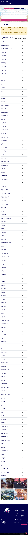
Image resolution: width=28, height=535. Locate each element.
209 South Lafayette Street (4, 249)
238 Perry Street (3, 275)
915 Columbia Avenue (3, 461)
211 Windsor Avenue (3, 263)
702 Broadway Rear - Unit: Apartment (5, 395)
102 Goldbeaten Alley (3, 62)
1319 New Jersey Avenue (4, 158)
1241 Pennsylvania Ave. (4, 136)
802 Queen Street (3, 415)
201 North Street (3, 238)
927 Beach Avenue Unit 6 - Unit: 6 (5, 465)
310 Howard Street (3, 303)
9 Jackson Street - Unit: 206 (4, 447)
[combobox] (7, 11)
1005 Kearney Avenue (3, 44)
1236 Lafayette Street (3, 130)
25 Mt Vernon (2, 277)
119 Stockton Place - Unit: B (4, 112)
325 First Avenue (3, 313)
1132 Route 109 (3, 98)
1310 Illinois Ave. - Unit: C (4, 151)
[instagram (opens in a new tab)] (3, 529)
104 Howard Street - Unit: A (4, 76)
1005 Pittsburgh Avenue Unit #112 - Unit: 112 (6, 48)
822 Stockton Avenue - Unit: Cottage (5, 440)
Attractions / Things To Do (24, 516)
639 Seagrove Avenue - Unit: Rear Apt (5, 387)
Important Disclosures (24, 513)
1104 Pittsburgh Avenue (4, 88)
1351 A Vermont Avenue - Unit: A (5, 165)
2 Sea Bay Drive (3, 231)
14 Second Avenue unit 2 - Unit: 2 (5, 169)
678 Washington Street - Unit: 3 (4, 391)
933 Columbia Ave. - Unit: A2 (4, 468)
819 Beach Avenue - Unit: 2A (4, 430)
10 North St (2, 41)
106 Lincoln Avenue (3, 81)
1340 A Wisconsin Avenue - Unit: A (5, 161)
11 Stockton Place (3, 87)
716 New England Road (4, 402)
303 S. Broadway (3, 296)
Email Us (2, 526)
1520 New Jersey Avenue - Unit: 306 (5, 190)
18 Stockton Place (3, 225)
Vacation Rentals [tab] (19, 8)
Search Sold (22, 510)
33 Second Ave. (3, 316)
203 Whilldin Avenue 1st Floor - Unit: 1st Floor (6, 242)
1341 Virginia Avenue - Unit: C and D (5, 162)
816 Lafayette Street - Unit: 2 (4, 423)
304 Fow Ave (2, 298)
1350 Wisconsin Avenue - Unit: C (5, 164)
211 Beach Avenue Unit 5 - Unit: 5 (5, 260)
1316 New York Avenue (4, 155)
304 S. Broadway (3, 299)
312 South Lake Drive (3, 306)
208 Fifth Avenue (3, 246)
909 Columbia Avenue (3, 455)
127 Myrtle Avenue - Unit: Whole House (5, 143)
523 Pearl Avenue (3, 372)
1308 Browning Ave (3, 150)
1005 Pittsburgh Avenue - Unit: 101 (5, 45)
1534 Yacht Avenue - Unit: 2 (4, 203)
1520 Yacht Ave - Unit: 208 (4, 197)
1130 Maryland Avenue (3, 97)
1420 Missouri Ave (3, 172)
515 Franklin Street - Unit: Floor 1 (5, 362)
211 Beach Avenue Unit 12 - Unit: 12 (5, 254)
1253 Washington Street (4, 140)
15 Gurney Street (3, 182)
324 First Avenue (3, 312)
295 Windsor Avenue (3, 284)
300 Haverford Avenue (3, 288)
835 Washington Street (3, 444)
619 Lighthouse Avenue (4, 383)
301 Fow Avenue (3, 291)
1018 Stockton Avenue (3, 59)
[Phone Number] (25, 1)
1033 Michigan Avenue (3, 73)
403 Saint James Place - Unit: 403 (5, 323)
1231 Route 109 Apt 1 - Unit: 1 (4, 127)
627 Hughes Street (3, 384)
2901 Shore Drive (3, 282)
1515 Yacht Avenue (3, 186)
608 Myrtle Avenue (3, 376)
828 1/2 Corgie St (3, 443)
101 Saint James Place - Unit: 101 (5, 51)
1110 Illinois (2, 94)
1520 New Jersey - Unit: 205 (4, 189)
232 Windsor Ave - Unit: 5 (4, 274)
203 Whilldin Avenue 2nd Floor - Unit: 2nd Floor (6, 243)
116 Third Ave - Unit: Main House (5, 104)
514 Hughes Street (3, 359)
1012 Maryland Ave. (3, 52)
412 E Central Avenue (3, 335)
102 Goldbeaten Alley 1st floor (4, 63)
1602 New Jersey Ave (3, 207)
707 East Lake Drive (3, 398)
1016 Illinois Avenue (3, 56)
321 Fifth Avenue (3, 309)
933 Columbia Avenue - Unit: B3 (5, 472)
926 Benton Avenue (3, 462)
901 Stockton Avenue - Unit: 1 (4, 451)
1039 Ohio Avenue (3, 74)
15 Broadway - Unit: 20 (3, 178)
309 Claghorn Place (3, 302)
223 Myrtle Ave (2, 270)
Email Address (17, 522)
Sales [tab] (8, 8)
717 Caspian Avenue (3, 405)
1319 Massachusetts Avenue (4, 157)
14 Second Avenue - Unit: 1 (4, 168)
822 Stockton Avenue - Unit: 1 (4, 436)
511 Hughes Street (3, 355)
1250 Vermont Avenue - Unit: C (4, 137)
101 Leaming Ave (3, 49)
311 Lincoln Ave (3, 305)
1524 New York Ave (3, 200)
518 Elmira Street (3, 365)
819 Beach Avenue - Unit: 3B (4, 432)
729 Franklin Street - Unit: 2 (4, 409)
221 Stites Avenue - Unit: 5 (4, 268)
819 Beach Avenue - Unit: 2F (4, 433)
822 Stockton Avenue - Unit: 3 (4, 439)
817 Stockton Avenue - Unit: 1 (4, 425)
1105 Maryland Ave (3, 90)
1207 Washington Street (4, 122)
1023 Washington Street (4, 70)
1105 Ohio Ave (2, 91)
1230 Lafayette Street (3, 126)
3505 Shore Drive (3, 317)
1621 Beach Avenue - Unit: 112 (4, 217)
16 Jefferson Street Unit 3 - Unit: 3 (5, 204)
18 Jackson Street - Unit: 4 (4, 224)
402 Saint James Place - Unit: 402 (5, 320)
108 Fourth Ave (3, 84)
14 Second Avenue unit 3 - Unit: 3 (5, 171)
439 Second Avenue (3, 344)
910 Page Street (3, 458)
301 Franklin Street (3, 292)
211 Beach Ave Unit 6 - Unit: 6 (4, 253)
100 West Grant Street (3, 42)
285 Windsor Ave (3, 281)
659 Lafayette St (3, 390)
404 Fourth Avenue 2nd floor (4, 328)
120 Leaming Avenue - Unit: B (4, 115)
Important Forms (17, 513)
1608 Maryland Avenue (3, 211)
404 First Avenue (3, 324)
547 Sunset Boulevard (3, 373)
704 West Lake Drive (3, 397)
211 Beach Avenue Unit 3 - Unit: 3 (5, 257)
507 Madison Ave (3, 351)
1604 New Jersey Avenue (4, 210)
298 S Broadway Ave (3, 285)
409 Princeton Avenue (3, 330)
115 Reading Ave (3, 102)
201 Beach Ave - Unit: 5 (4, 236)
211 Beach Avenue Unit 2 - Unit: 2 (5, 256)
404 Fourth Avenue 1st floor (4, 327)
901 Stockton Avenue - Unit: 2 (4, 450)
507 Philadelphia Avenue (4, 352)
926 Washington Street (3, 464)
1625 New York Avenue (4, 222)
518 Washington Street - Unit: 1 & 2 (5, 366)
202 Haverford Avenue (3, 239)
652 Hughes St (2, 388)
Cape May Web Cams (17, 515)
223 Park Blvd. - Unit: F (3, 271)
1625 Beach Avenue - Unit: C (4, 221)
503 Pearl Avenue (3, 349)
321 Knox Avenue (3, 310)
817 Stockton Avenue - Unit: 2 (4, 426)
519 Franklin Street (3, 370)
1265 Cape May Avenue (4, 141)
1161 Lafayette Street (3, 108)
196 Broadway (2, 228)
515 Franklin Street (3, 363)
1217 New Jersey (3, 123)
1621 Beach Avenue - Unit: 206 (4, 215)
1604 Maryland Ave (3, 208)
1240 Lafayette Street (3, 133)
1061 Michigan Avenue (3, 83)
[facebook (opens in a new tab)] (1, 529)
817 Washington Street (3, 429)
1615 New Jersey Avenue (4, 214)
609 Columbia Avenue (3, 377)
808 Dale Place (3, 418)
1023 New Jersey (3, 69)
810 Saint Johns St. (3, 422)
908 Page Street (3, 454)
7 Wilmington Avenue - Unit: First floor (5, 394)
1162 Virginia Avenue (3, 109)
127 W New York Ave (3, 144)
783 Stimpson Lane (3, 412)
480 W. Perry (2, 348)
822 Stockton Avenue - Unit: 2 (4, 437)
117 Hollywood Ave (3, 111)
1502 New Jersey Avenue (4, 183)
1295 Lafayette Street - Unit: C (4, 147)
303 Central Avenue (3, 295)
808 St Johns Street (3, 419)
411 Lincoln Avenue (3, 334)
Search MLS (16, 510)
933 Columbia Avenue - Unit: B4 (5, 471)
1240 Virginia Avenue (3, 134)
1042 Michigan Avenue (3, 77)
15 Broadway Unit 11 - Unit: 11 (4, 179)
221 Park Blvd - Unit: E (3, 267)
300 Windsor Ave (3, 289)
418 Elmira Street (3, 337)
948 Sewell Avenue (3, 475)
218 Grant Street (3, 264)
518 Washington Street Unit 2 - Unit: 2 (5, 369)
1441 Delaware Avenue (4, 175)
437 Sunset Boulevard (3, 342)
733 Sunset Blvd (3, 411)
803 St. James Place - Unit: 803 (4, 416)
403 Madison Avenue (3, 321)
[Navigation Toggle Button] (26, 1)
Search (10, 3)
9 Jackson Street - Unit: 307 (4, 448)
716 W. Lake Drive (3, 404)
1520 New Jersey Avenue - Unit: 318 (5, 194)
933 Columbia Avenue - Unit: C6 (5, 469)
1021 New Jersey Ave (3, 66)
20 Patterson (2, 235)
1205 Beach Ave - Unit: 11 (4, 119)
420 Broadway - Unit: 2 (3, 341)
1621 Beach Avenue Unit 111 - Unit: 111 (6, 218)
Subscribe (24, 524)
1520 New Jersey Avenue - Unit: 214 (5, 196)
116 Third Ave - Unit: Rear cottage (5, 105)
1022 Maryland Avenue (3, 67)
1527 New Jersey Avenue (4, 201)
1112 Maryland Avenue (3, 95)
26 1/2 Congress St (3, 278)
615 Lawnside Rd (3, 380)
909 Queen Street (3, 457)
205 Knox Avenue (3, 245)
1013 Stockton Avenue (3, 55)
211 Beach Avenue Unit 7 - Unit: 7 (5, 261)
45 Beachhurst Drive (3, 345)
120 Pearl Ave (2, 116)
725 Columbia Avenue (3, 408)
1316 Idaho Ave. (3, 154)
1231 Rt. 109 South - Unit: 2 (4, 129)
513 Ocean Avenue (3, 358)
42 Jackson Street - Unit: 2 (4, 338)
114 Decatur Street (3, 101)
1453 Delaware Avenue (4, 176)
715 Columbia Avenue (3, 401)
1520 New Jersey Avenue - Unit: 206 (5, 193)
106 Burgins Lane (3, 80)
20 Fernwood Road (3, 232)
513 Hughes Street (3, 356)
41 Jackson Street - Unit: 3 (4, 331)
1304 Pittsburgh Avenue (4, 148)
